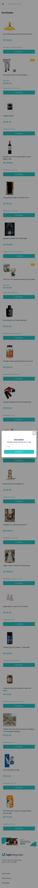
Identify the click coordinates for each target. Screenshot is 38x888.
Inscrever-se (19, 452)
